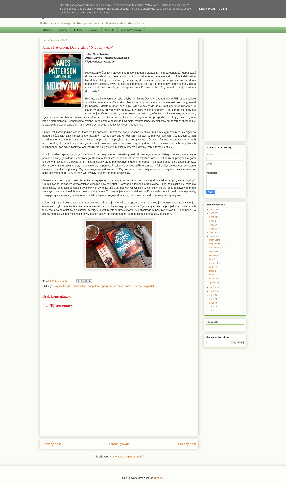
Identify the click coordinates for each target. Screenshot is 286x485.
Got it (223, 8)
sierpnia (212, 255)
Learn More (207, 8)
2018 (212, 287)
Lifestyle (63, 29)
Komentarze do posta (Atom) (126, 456)
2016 (212, 295)
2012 (212, 311)
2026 (212, 209)
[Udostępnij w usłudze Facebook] (87, 281)
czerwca (213, 263)
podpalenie (94, 286)
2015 (212, 299)
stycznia (212, 282)
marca (212, 275)
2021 (212, 229)
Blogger (158, 478)
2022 (212, 225)
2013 (212, 307)
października (215, 247)
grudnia (212, 240)
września (213, 251)
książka (57, 286)
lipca (211, 259)
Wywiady (109, 29)
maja (211, 267)
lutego (212, 279)
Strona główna (119, 444)
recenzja (126, 286)
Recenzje (47, 29)
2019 (212, 236)
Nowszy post (51, 444)
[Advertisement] (119, 410)
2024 (212, 217)
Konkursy (93, 29)
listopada (213, 244)
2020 (212, 232)
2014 (212, 303)
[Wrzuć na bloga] (80, 281)
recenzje (138, 286)
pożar (116, 286)
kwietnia (213, 271)
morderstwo (79, 286)
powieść (107, 286)
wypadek (149, 286)
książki (67, 286)
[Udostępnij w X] (84, 281)
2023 (212, 221)
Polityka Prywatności (131, 29)
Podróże (78, 29)
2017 (212, 291)
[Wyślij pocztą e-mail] (77, 281)
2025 (212, 213)
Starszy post (187, 444)
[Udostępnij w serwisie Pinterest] (90, 281)
